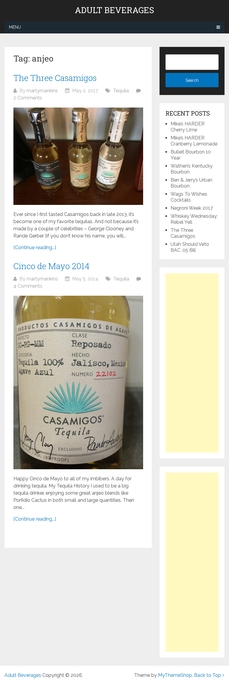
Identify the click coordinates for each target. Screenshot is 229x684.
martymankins (42, 90)
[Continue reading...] (34, 247)
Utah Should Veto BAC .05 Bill (190, 247)
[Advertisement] (191, 363)
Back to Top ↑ (209, 675)
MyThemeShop (175, 675)
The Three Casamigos (55, 77)
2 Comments (27, 98)
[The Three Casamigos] (78, 156)
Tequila (121, 90)
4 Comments (27, 286)
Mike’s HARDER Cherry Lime (188, 127)
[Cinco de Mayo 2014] (78, 382)
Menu (15, 27)
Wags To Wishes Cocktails (189, 197)
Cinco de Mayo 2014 (51, 266)
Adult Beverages (114, 10)
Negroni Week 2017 (192, 208)
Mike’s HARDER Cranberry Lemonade (194, 141)
